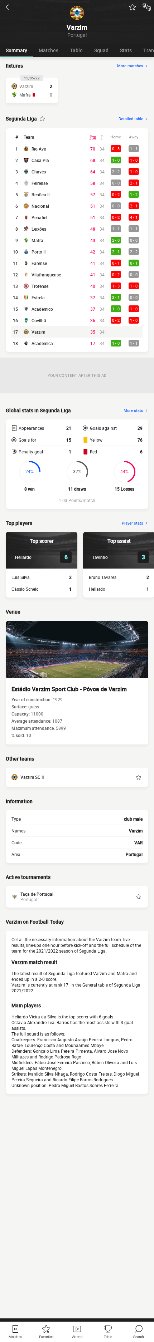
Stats (126, 50)
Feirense (40, 183)
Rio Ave (39, 149)
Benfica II (40, 194)
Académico (42, 309)
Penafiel (39, 217)
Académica (42, 343)
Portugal (134, 854)
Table (76, 50)
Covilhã (39, 320)
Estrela (38, 297)
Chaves (39, 171)
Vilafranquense (46, 274)
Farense (39, 263)
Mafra (37, 240)
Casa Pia (40, 160)
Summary (16, 50)
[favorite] (132, 7)
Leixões (39, 229)
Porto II (38, 252)
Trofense (40, 286)
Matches (48, 50)
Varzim (38, 332)
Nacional (40, 206)
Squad (101, 50)
